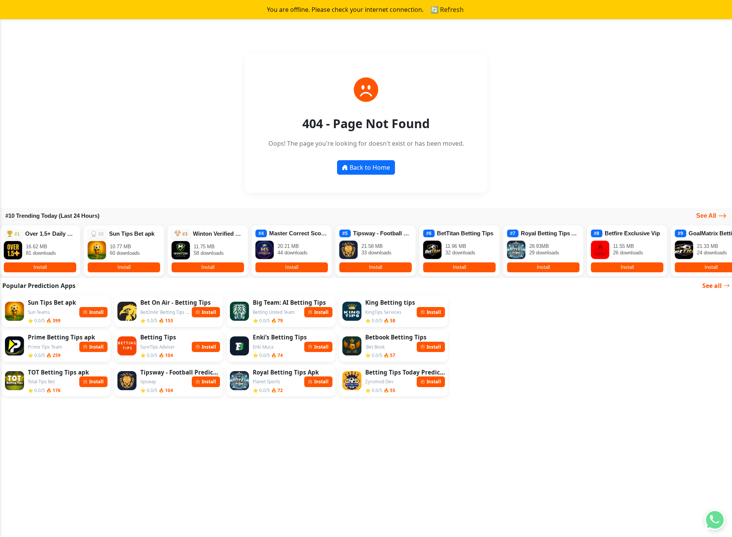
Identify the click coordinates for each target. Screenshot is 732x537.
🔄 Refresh (447, 9)
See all (712, 285)
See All (706, 215)
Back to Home (370, 167)
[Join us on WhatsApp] (714, 519)
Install (40, 267)
